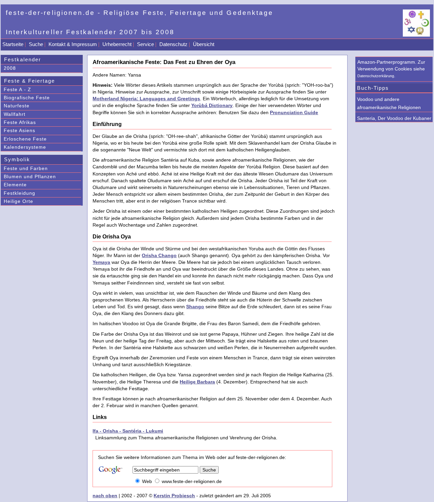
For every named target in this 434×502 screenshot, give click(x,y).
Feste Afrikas (20, 122)
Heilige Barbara (197, 381)
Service (145, 44)
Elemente (15, 184)
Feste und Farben (26, 168)
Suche (36, 44)
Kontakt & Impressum (72, 44)
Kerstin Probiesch (174, 495)
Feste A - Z (17, 89)
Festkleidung (19, 193)
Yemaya (101, 262)
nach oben (105, 495)
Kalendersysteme (25, 147)
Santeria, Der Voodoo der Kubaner (394, 118)
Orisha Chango (159, 255)
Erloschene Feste (25, 139)
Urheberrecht (117, 44)
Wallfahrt (14, 114)
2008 (10, 68)
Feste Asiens (19, 130)
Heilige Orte (18, 201)
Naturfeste (16, 105)
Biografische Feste (27, 97)
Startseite (12, 44)
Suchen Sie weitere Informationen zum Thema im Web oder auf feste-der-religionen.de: (192, 457)
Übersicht (203, 44)
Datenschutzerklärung (375, 76)
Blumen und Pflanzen (30, 176)
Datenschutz (173, 44)
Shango (195, 306)
